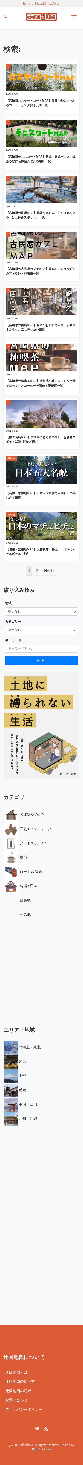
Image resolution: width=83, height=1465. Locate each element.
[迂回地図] (41, 16)
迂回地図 (27, 1445)
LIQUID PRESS (41, 1449)
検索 (41, 660)
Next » (49, 571)
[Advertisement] (41, 970)
